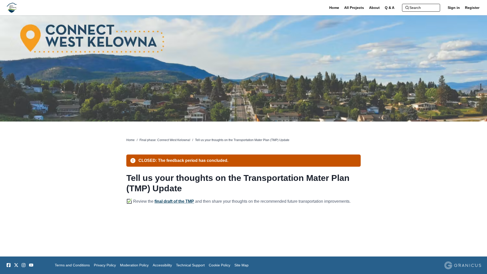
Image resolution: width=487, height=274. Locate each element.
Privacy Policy (105, 265)
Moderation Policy (134, 265)
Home (130, 140)
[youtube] (31, 265)
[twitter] (16, 265)
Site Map (241, 265)
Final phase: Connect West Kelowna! (165, 140)
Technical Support (190, 265)
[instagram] (23, 265)
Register (472, 8)
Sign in (454, 8)
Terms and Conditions (72, 265)
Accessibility (162, 265)
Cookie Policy (219, 265)
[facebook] (8, 265)
